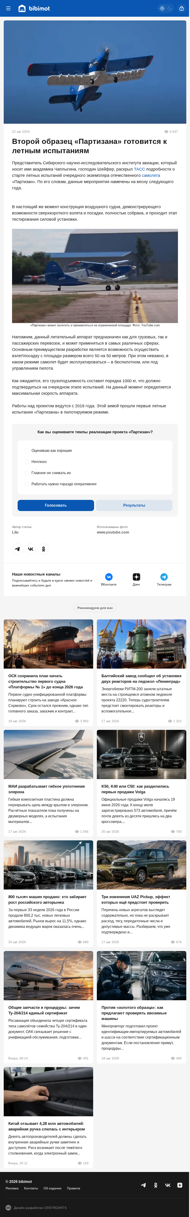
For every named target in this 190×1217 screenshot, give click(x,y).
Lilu (15, 532)
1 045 (84, 831)
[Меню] (8, 8)
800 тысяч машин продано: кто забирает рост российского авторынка (47, 900)
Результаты (134, 505)
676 (179, 942)
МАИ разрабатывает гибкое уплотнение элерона (46, 789)
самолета (151, 175)
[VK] (167, 1185)
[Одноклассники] (155, 1185)
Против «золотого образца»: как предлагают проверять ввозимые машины (134, 1013)
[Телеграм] (143, 1185)
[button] (17, 549)
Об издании (52, 1188)
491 (86, 1058)
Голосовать (56, 505)
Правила (73, 1188)
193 (86, 1163)
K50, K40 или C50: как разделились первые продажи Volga (135, 789)
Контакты (31, 1188)
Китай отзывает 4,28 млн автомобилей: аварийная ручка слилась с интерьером (46, 1126)
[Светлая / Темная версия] (166, 8)
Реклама (12, 1188)
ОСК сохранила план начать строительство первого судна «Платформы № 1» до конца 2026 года (45, 681)
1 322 (177, 721)
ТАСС (139, 169)
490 (179, 1058)
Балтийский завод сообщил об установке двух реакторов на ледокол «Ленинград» (141, 679)
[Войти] (181, 8)
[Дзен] (179, 1185)
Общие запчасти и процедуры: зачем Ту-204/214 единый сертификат (44, 1010)
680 (86, 942)
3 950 (84, 721)
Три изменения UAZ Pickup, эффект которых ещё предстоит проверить (135, 900)
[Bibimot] (34, 8)
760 (179, 831)
